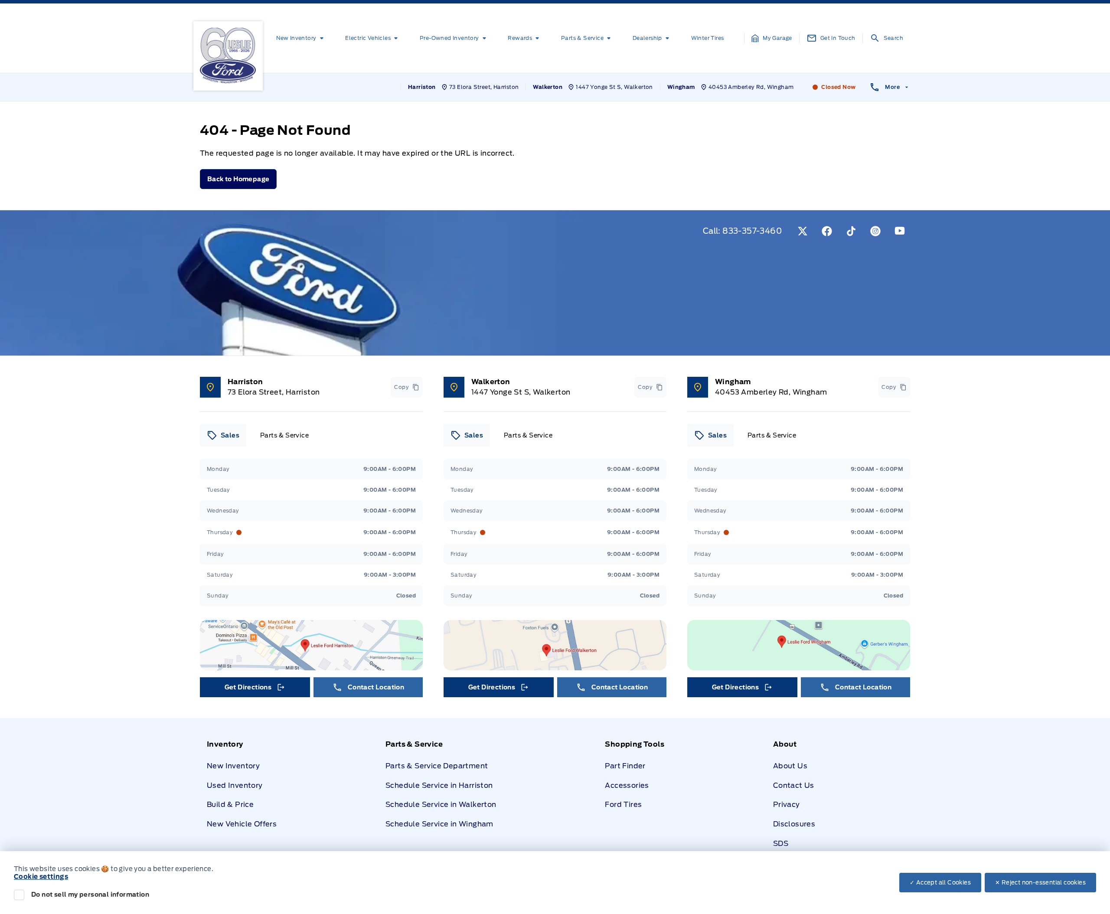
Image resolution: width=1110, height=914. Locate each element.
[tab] (223, 435)
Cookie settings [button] (41, 877)
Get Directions (254, 689)
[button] (771, 38)
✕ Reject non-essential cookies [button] (1040, 882)
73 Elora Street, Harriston (274, 392)
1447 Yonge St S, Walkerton (520, 392)
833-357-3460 (752, 230)
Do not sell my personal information (90, 894)
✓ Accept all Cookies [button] (940, 882)
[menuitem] (301, 38)
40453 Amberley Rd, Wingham (771, 392)
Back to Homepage (238, 179)
